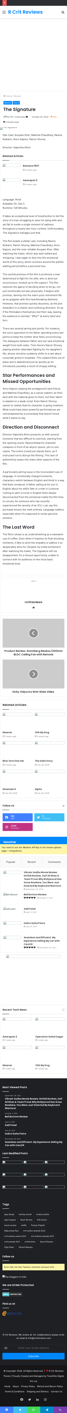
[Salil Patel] (12, 913)
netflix (24, 1225)
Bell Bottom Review (35, 894)
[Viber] (60, 1410)
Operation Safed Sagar (49, 1036)
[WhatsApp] (33, 1410)
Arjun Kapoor (10, 1220)
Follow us (8, 1256)
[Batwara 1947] (11, 170)
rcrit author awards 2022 (34, 1230)
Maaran (8, 732)
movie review (10, 1225)
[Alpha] (49, 778)
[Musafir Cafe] (12, 1191)
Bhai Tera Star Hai (13, 760)
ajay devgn (9, 1214)
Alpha (38, 789)
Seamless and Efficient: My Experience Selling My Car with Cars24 (42, 941)
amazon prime (42, 1214)
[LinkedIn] (37, 1399)
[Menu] (4, 13)
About (16, 1386)
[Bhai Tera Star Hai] (17, 749)
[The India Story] (49, 749)
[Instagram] (45, 1399)
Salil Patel (30, 908)
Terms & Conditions (14, 1391)
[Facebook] (22, 1399)
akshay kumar (25, 1214)
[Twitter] (30, 1399)
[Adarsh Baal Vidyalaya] (55, 1191)
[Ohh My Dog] (49, 721)
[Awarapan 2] (11, 184)
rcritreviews (20, 117)
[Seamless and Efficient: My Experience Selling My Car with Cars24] (12, 942)
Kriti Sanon (42, 1220)
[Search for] (63, 13)
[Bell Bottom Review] (12, 899)
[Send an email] (27, 117)
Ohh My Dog (42, 732)
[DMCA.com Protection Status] (12, 1295)
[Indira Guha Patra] (12, 928)
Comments (54, 861)
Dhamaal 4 (9, 789)
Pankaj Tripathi (38, 1225)
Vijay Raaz (9, 1247)
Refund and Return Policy (50, 1386)
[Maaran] (17, 721)
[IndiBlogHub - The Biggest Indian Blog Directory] (14, 1276)
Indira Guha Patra (34, 923)
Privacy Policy (28, 1386)
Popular (10, 861)
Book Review (26, 1220)
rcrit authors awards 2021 (42, 1236)
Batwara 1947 (31, 165)
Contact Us (56, 1391)
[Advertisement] (33, 55)
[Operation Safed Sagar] (49, 1025)
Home (8, 96)
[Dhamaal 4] (17, 778)
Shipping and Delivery (38, 1391)
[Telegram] (47, 1410)
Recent (32, 861)
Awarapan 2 (30, 180)
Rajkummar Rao (11, 1230)
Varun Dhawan (46, 1241)
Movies (17, 96)
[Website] (33, 608)
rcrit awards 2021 (12, 1241)
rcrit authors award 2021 (15, 1236)
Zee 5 (16, 102)
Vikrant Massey (26, 1247)
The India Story (44, 760)
